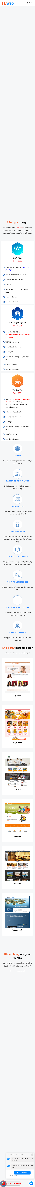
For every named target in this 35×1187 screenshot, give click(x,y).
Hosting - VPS (17, 506)
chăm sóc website (17, 632)
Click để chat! (23, 1173)
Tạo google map (17, 531)
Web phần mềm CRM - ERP (17, 582)
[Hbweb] (7, 3)
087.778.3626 (14, 1183)
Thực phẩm (17, 743)
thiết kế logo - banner (17, 557)
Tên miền (17, 456)
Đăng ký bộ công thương (17, 481)
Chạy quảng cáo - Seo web (17, 607)
